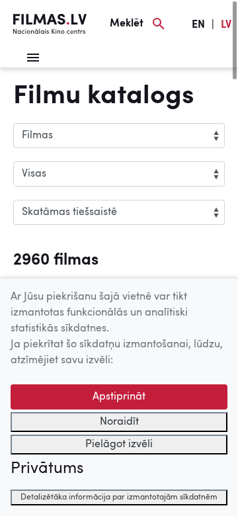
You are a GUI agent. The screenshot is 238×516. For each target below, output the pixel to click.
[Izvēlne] (33, 57)
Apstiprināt (119, 397)
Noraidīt (119, 422)
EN (198, 25)
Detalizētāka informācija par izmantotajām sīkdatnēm (119, 497)
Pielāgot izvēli (119, 444)
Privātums (47, 469)
